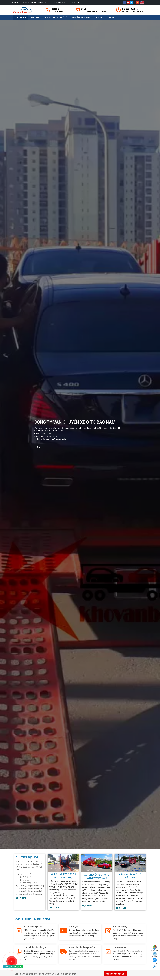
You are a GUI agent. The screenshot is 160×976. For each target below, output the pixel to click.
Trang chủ (21, 17)
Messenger (154, 963)
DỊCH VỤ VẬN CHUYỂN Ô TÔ (55, 17)
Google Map (154, 950)
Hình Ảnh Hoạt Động (81, 17)
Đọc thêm (21, 898)
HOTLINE (55, 9)
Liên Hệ (111, 17)
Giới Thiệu (34, 17)
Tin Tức (99, 17)
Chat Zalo (154, 956)
